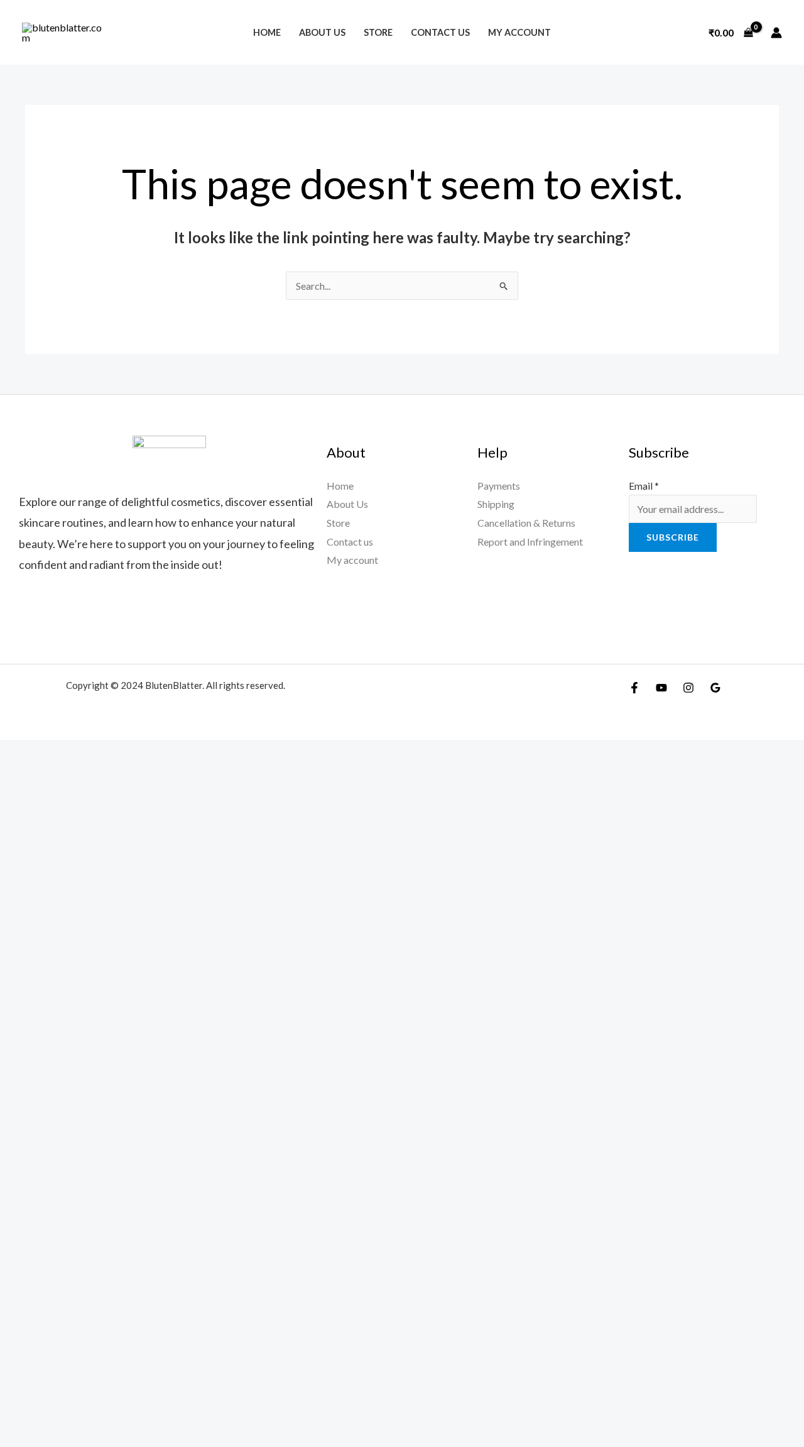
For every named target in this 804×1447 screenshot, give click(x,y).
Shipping (495, 504)
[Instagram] (688, 687)
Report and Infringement (530, 541)
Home (267, 32)
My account (519, 32)
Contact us (440, 32)
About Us (322, 32)
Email (644, 486)
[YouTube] (661, 687)
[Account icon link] (776, 32)
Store (378, 32)
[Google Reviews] (715, 687)
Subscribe (672, 537)
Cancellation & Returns (526, 523)
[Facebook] (634, 687)
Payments (498, 486)
